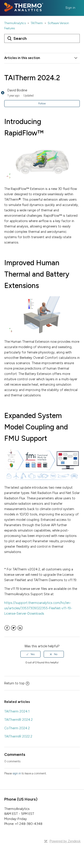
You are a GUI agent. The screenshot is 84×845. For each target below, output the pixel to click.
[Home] (23, 10)
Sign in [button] (70, 8)
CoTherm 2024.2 (17, 728)
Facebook (7, 628)
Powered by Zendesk (65, 841)
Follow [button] (42, 103)
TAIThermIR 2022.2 (18, 736)
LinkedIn (20, 628)
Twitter (13, 628)
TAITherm (37, 23)
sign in (17, 773)
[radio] (30, 654)
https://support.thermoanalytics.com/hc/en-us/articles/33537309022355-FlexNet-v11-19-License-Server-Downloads (38, 608)
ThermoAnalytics (15, 23)
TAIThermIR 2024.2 (18, 720)
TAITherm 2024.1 (17, 711)
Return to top (14, 683)
